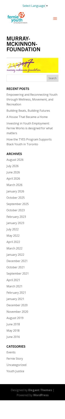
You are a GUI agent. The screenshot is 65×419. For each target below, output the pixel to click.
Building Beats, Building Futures (28, 111)
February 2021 (16, 293)
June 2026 (13, 172)
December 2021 (17, 261)
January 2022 (15, 255)
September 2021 (17, 273)
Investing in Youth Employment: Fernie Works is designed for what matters (29, 128)
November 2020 (17, 312)
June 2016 (13, 337)
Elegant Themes (40, 390)
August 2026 (14, 160)
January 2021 (15, 299)
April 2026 (13, 179)
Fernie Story (14, 359)
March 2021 (14, 286)
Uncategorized (16, 365)
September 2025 (17, 204)
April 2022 (13, 242)
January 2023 (15, 223)
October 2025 (15, 198)
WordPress (41, 395)
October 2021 (15, 267)
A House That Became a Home (27, 117)
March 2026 (14, 185)
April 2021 (13, 280)
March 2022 (14, 248)
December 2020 (17, 305)
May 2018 (13, 331)
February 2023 (16, 217)
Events (11, 352)
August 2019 (14, 318)
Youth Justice (15, 371)
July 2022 (12, 229)
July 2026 (12, 166)
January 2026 (15, 191)
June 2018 (13, 324)
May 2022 (13, 236)
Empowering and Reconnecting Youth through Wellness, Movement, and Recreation (31, 99)
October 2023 (15, 210)
